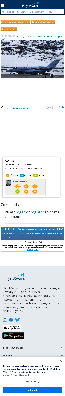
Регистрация (32, 249)
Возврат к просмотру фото (16, 22)
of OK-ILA (12, 175)
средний (7, 108)
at (39, 175)
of (26, 175)
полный (26, 108)
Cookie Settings (32, 381)
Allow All (32, 390)
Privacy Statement (20, 375)
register (37, 212)
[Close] (61, 361)
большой (17, 108)
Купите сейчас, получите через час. (47, 233)
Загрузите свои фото (44, 22)
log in (20, 212)
